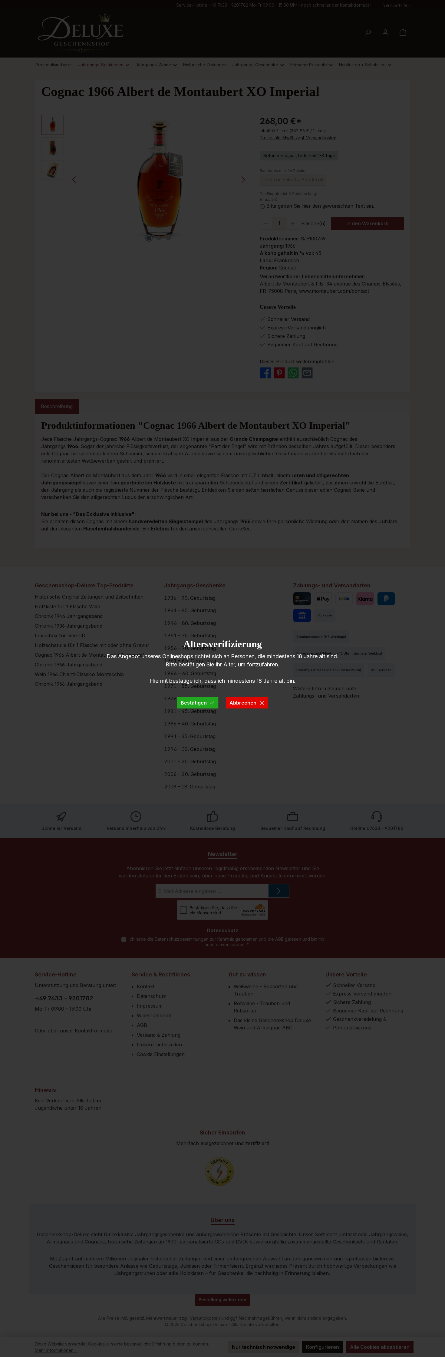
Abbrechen (242, 703)
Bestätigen (194, 703)
